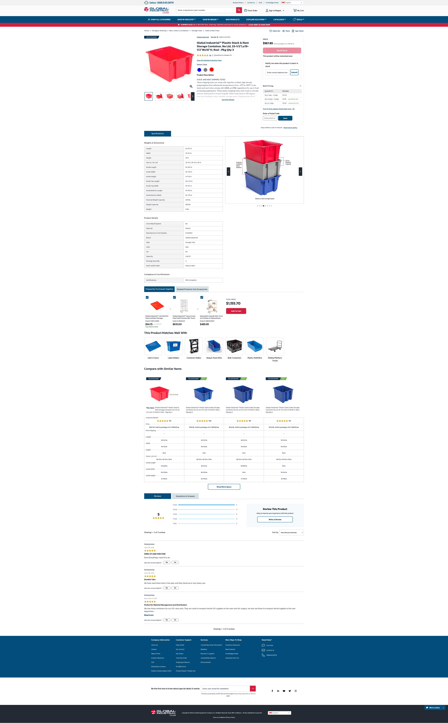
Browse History (238, 3)
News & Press (155, 653)
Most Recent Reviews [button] (289, 532)
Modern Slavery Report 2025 (161, 671)
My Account (180, 649)
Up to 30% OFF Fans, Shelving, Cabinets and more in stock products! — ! (225, 25)
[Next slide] (300, 171)
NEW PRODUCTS (233, 19)
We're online (434, 707)
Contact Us (251, 3)
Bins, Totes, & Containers (179, 30)
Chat (260, 3)
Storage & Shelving (159, 30)
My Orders (179, 653)
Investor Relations (157, 658)
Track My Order (181, 658)
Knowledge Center (272, 3)
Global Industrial (203, 37)
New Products (230, 649)
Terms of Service (250, 694)
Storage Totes (197, 30)
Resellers (204, 649)
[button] (292, 2)
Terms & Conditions (219, 717)
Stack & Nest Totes (212, 30)
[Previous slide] (228, 171)
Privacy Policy (237, 694)
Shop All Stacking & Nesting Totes (209, 60)
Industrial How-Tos (232, 658)
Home (146, 30)
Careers (154, 649)
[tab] (157, 133)
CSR (152, 662)
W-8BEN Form (181, 666)
